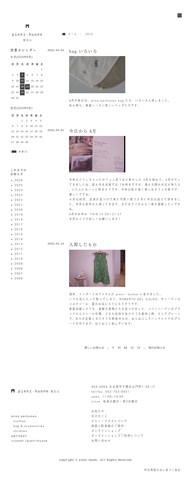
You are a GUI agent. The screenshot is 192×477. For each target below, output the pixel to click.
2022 (19, 199)
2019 (19, 214)
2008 (19, 268)
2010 (19, 258)
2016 (19, 229)
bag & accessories (28, 425)
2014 (19, 239)
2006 (19, 278)
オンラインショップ (106, 430)
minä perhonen (24, 416)
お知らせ (97, 411)
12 (132, 347)
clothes (19, 421)
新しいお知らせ (94, 347)
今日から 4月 (83, 131)
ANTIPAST (19, 435)
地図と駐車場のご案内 (107, 425)
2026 (19, 180)
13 (138, 347)
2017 (19, 224)
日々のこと (99, 416)
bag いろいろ (83, 51)
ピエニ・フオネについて (109, 421)
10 (119, 347)
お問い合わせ (101, 440)
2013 (19, 243)
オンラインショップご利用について (117, 435)
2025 (19, 185)
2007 (19, 273)
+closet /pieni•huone (29, 440)
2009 (19, 263)
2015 (19, 234)
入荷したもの (83, 244)
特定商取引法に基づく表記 (162, 470)
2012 (19, 248)
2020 (19, 209)
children (20, 430)
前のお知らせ (156, 347)
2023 (19, 194)
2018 (19, 219)
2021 (19, 204)
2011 (19, 253)
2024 (19, 190)
